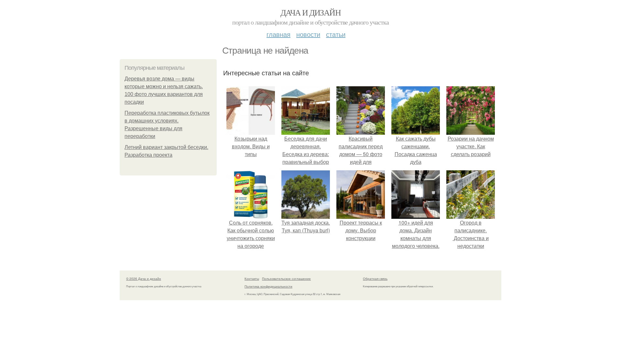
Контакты (252, 278)
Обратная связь (375, 278)
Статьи (335, 34)
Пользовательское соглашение (286, 278)
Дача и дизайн (310, 12)
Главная (278, 34)
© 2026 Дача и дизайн (143, 278)
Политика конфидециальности (268, 286)
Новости (308, 34)
